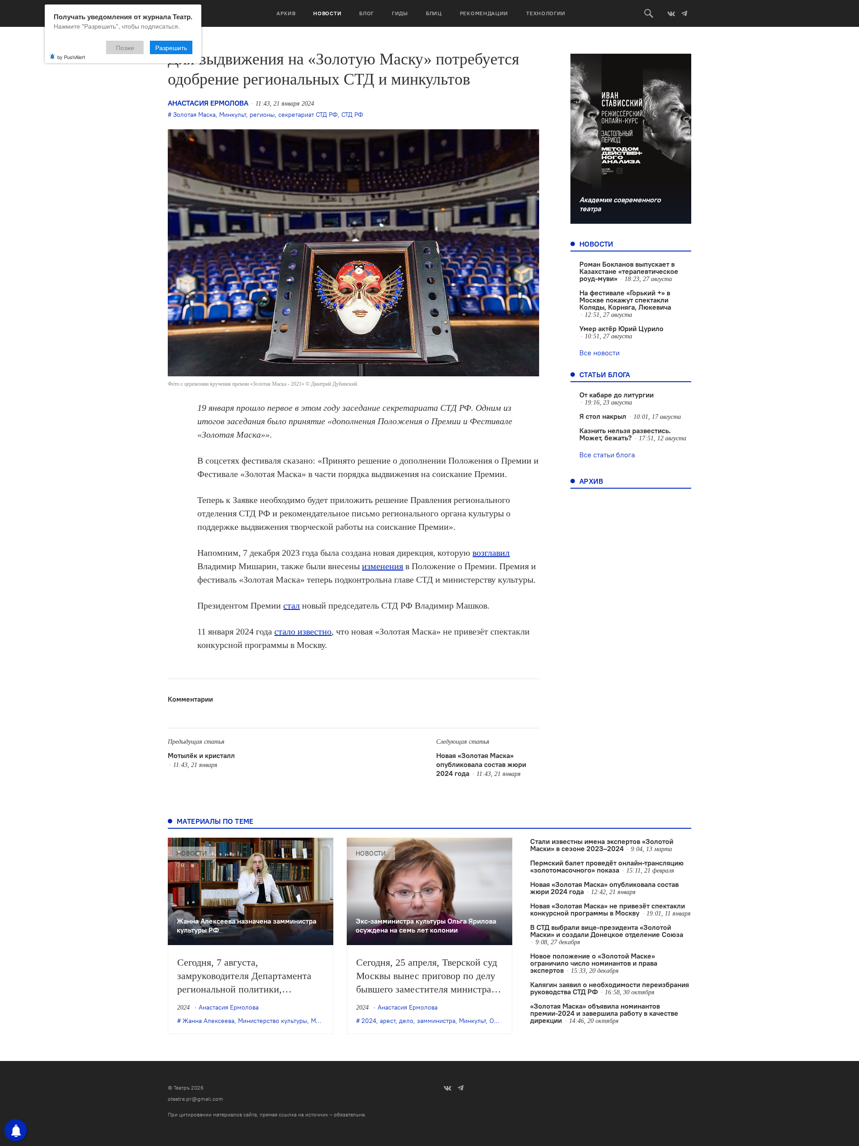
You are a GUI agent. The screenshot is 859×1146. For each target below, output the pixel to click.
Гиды (400, 13)
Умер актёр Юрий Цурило (621, 328)
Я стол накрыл (602, 416)
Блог (366, 13)
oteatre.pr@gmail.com (195, 1098)
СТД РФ (352, 115)
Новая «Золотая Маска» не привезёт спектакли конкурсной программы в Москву (607, 909)
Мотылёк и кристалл (201, 755)
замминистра (436, 1021)
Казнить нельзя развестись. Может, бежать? (625, 434)
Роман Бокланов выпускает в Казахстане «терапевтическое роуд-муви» (628, 271)
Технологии (546, 13)
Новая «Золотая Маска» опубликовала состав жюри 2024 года (481, 764)
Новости (327, 13)
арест (387, 1021)
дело (406, 1021)
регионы (262, 115)
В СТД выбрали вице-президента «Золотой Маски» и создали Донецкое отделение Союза (606, 931)
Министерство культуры (272, 1021)
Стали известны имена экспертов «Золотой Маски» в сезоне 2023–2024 (601, 845)
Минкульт (232, 115)
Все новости (599, 352)
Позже (125, 47)
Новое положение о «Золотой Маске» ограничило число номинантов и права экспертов (593, 963)
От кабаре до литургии (616, 394)
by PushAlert (71, 56)
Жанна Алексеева (208, 1021)
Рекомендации (484, 13)
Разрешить (171, 47)
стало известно (303, 631)
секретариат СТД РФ (308, 115)
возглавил (491, 553)
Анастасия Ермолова (208, 102)
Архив (286, 13)
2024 (368, 1021)
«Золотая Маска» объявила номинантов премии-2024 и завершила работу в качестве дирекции (604, 1013)
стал (291, 605)
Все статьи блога (607, 454)
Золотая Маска (194, 115)
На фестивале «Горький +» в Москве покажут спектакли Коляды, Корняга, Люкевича (625, 299)
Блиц (434, 13)
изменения (382, 566)
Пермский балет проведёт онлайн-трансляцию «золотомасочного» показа (607, 866)
